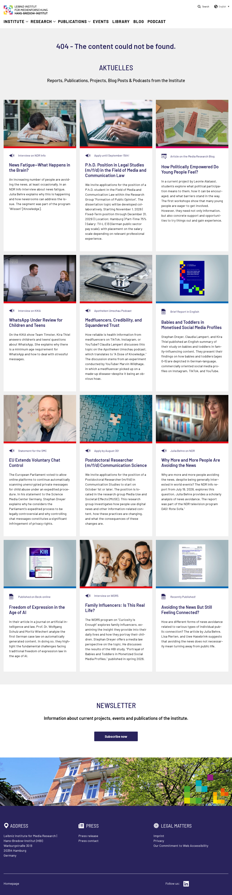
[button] (221, 6)
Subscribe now (116, 736)
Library (121, 21)
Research (41, 21)
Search (205, 6)
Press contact (88, 841)
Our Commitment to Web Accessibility (181, 846)
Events (101, 21)
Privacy (159, 841)
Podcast (157, 21)
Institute (14, 21)
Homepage (11, 883)
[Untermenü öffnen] (27, 21)
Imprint (159, 836)
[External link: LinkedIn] (186, 883)
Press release (88, 836)
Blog (138, 21)
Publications (72, 21)
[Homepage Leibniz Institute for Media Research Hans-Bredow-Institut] (26, 13)
